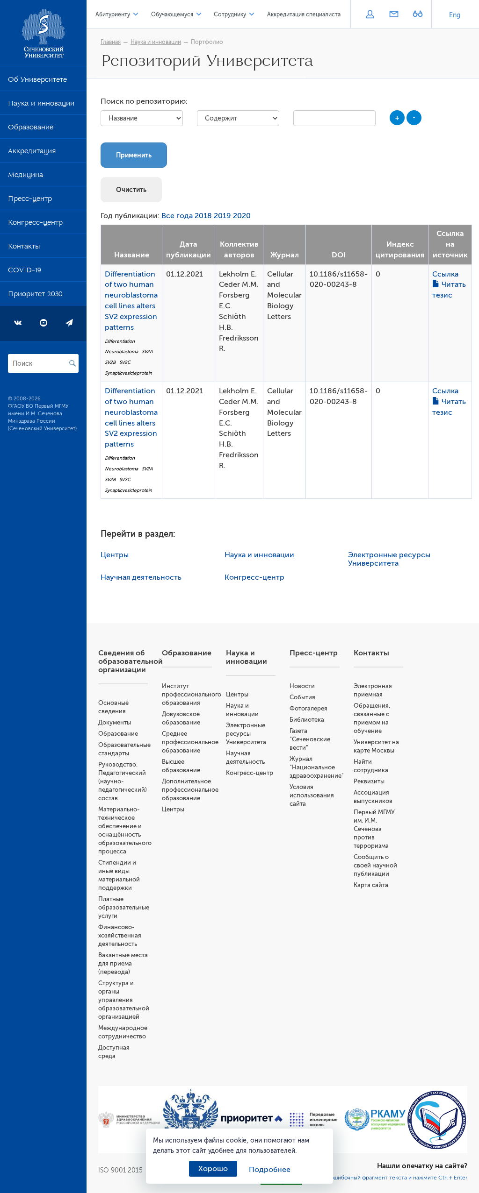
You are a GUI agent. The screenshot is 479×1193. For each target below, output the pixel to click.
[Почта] (394, 15)
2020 (242, 216)
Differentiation (120, 341)
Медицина (25, 176)
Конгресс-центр (35, 224)
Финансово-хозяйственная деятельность (119, 935)
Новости (302, 685)
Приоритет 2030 (35, 295)
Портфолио (207, 42)
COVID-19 (24, 271)
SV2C (125, 362)
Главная (111, 42)
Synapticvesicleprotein (128, 373)
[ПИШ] (314, 1119)
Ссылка (445, 274)
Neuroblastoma (121, 351)
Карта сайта (371, 884)
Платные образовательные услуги (123, 907)
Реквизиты (369, 781)
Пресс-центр (30, 200)
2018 (203, 216)
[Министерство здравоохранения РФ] (129, 1119)
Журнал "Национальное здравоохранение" (317, 767)
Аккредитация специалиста (304, 14)
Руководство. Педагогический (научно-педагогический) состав (122, 781)
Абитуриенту (112, 14)
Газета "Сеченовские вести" (310, 739)
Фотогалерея (308, 708)
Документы (114, 722)
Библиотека (307, 719)
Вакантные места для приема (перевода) (123, 963)
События (302, 697)
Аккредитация (32, 152)
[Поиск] (72, 363)
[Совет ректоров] (437, 1120)
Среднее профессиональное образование (190, 742)
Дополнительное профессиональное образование (190, 790)
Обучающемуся (172, 14)
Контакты (24, 248)
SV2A (147, 351)
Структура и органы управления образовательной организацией (123, 1000)
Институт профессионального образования (191, 694)
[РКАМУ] (375, 1119)
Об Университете (37, 81)
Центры (115, 555)
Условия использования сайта (312, 795)
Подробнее (269, 1169)
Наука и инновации (41, 105)
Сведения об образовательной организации (130, 661)
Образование (30, 128)
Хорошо (213, 1169)
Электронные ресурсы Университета (389, 559)
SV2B (110, 362)
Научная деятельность (141, 577)
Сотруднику (230, 14)
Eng (454, 15)
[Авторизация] (370, 15)
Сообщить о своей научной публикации (375, 865)
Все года (177, 216)
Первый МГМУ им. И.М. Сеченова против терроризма (374, 829)
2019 (222, 216)
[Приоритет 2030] (252, 1119)
